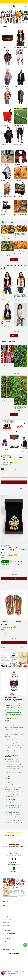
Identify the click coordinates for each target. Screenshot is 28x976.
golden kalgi (5, 561)
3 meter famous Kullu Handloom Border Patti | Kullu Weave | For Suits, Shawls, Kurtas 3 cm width (6, 400)
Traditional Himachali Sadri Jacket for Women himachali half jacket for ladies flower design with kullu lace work (20, 296)
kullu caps (3, 47)
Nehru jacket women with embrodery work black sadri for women (6, 322)
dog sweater (4, 214)
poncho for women (5, 144)
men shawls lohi (18, 105)
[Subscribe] (20, 957)
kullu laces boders (18, 125)
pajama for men (18, 144)
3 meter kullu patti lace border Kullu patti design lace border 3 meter (7, 365)
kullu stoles (17, 164)
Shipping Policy (6, 922)
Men (3, 913)
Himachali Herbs (18, 180)
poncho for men (5, 180)
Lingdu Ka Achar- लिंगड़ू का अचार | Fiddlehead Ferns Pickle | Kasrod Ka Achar (20, 234)
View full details (22, 488)
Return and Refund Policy (8, 919)
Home (4, 905)
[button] (2, 6)
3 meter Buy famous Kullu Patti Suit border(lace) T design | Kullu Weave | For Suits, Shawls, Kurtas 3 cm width (20, 370)
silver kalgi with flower (15, 564)
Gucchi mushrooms (4, 252)
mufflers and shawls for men (6, 197)
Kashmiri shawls (18, 196)
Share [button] (3, 488)
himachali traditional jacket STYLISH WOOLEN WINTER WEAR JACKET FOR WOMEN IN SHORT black (6, 296)
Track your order (6, 925)
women (4, 910)
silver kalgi (4, 564)
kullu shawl (4, 125)
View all (14, 259)
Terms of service (22, 971)
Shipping (2, 464)
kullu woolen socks (5, 164)
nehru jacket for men (19, 86)
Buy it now (14, 482)
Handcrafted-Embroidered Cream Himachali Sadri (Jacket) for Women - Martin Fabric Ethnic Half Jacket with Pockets (20, 328)
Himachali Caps (6, 908)
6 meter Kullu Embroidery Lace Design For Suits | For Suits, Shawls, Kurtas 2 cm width (20, 407)
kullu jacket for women (19, 47)
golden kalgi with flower (16, 561)
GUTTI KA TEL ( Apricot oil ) (5, 234)
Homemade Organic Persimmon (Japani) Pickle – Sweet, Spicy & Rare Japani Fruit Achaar (20, 251)
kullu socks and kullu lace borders (20, 215)
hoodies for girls (5, 86)
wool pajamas (17, 67)
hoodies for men (5, 67)
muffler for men (5, 105)
